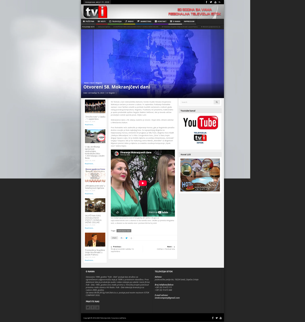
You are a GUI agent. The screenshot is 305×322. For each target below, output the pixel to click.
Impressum (189, 21)
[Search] (217, 102)
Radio (131, 21)
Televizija (117, 21)
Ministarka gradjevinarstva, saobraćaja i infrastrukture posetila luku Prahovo (203, 26)
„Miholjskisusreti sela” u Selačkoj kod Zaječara (95, 187)
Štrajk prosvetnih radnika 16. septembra (122, 249)
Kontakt (162, 21)
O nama (176, 21)
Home (86, 83)
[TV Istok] (95, 11)
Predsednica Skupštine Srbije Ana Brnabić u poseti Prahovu (159, 26)
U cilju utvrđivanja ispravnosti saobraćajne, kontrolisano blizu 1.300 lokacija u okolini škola (94, 152)
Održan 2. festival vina (166, 247)
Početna (90, 21)
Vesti (103, 21)
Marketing (146, 21)
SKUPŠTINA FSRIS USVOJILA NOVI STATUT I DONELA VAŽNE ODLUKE (115, 26)
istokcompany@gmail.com (167, 297)
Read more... (89, 125)
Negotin (99, 83)
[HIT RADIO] (200, 131)
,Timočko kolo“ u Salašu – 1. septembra (95, 118)
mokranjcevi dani (124, 231)
